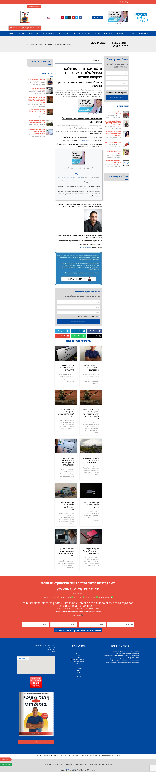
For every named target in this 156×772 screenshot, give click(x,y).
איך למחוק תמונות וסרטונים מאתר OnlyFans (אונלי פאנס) (67, 505)
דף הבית (69, 44)
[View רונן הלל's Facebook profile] (92, 168)
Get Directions (51, 649)
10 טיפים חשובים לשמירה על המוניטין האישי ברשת (67, 367)
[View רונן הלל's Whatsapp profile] (84, 168)
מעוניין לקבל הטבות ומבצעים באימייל (116, 93)
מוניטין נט (95, 90)
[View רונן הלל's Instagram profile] (80, 168)
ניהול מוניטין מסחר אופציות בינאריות (113, 113)
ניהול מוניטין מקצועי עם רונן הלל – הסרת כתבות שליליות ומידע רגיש (66, 552)
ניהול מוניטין (144, 34)
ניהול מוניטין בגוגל (92, 114)
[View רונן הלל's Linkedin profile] (76, 168)
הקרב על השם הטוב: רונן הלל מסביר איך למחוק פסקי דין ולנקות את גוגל (113, 122)
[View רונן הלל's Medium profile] (72, 168)
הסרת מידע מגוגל (83, 141)
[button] (57, 60)
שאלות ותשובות (50, 34)
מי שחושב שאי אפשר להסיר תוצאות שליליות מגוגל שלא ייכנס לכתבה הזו (113, 133)
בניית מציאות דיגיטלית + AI (104, 34)
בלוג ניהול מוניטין (61, 44)
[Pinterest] (62, 17)
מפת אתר (78, 676)
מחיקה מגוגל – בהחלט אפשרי (113, 143)
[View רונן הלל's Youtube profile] (88, 168)
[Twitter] (76, 17)
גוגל (54, 44)
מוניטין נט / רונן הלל (70, 769)
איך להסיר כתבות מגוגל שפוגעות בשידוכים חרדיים (91, 504)
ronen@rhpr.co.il (85, 248)
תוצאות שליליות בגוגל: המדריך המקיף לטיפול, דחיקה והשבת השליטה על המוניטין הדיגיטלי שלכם (91, 414)
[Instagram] (69, 17)
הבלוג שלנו (21, 34)
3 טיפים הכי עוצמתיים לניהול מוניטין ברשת (113, 161)
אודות (132, 34)
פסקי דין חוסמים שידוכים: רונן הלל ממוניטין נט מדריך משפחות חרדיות (67, 461)
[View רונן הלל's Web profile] (68, 168)
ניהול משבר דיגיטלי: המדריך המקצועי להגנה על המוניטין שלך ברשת (66, 412)
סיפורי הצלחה (65, 34)
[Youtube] (73, 17)
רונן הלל (121, 34)
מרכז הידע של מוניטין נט (83, 34)
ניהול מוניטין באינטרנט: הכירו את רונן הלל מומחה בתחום (91, 367)
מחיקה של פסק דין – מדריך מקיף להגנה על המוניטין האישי (91, 551)
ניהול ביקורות (34, 34)
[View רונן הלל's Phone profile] (64, 168)
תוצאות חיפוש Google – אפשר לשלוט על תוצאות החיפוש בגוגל (112, 151)
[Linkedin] (66, 17)
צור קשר (10, 34)
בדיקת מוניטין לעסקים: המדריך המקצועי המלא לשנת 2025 (91, 460)
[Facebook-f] (80, 17)
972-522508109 (50, 652)
